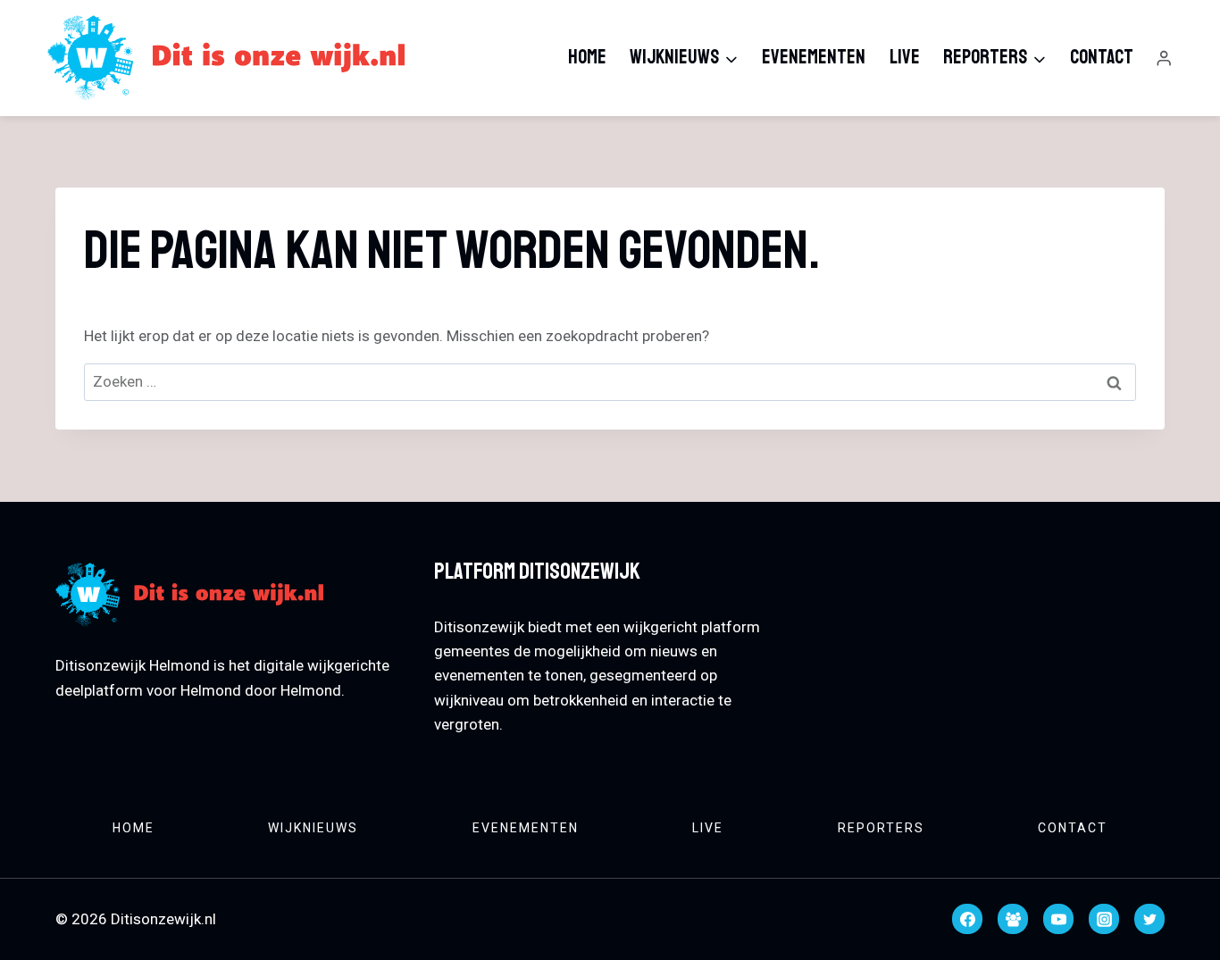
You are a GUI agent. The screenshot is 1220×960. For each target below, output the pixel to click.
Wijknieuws (313, 828)
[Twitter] (1149, 919)
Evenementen (813, 57)
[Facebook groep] (1013, 919)
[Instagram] (1104, 919)
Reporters (881, 828)
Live (905, 57)
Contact (1101, 57)
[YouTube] (1058, 919)
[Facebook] (967, 919)
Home (587, 57)
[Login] (1164, 58)
